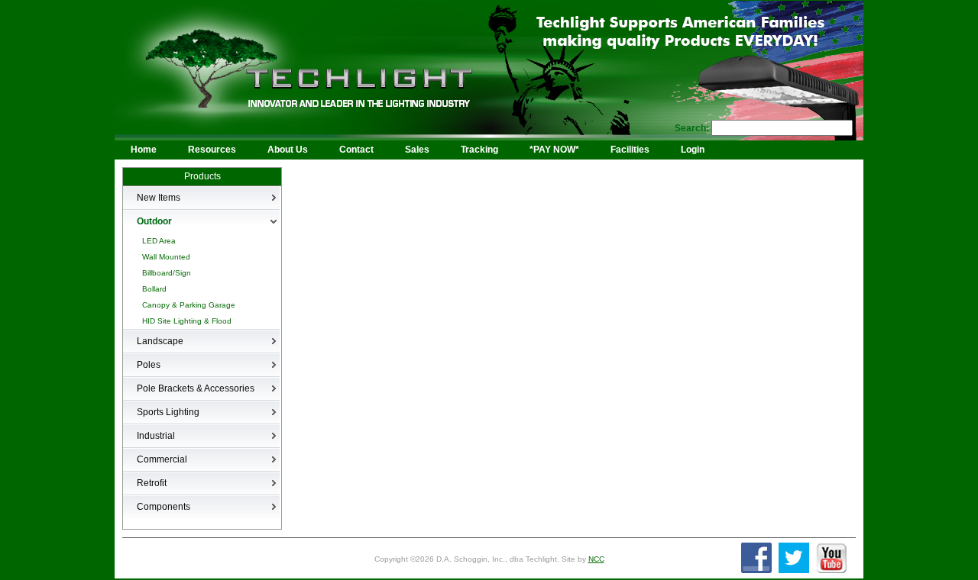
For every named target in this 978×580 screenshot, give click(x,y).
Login (692, 149)
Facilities (629, 149)
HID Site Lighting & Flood (187, 321)
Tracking (479, 149)
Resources (212, 149)
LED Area (159, 241)
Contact (356, 149)
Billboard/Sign (166, 273)
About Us (287, 149)
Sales (417, 149)
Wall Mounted (166, 257)
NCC (596, 559)
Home (144, 149)
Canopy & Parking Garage (188, 305)
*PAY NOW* (554, 149)
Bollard (154, 289)
